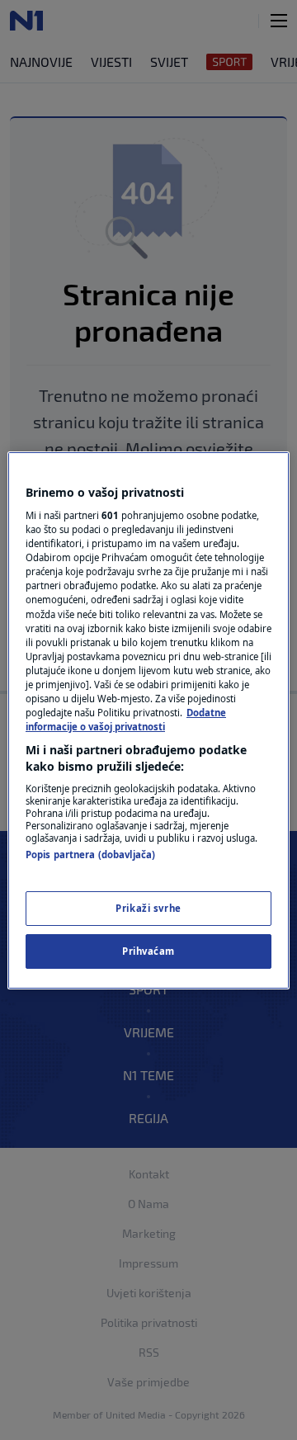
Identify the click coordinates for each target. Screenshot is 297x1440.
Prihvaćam (148, 951)
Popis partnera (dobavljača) (90, 854)
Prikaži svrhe (148, 908)
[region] (148, 720)
